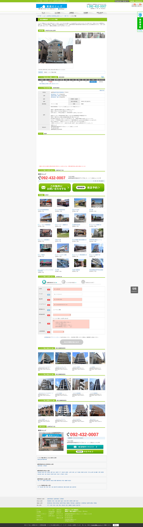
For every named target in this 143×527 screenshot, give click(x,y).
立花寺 (66, 474)
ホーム (38, 509)
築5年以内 (59, 509)
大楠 (56, 501)
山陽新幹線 (77, 503)
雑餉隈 (66, 480)
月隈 (99, 472)
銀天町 (85, 472)
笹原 (54, 505)
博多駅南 (62, 92)
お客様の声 (51, 513)
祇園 (55, 480)
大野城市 (45, 465)
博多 (58, 97)
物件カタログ (40, 519)
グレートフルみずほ (76, 419)
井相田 (82, 472)
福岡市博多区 (57, 92)
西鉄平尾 (56, 487)
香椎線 (95, 503)
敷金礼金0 (59, 511)
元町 (46, 474)
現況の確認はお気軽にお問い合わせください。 (49, 83)
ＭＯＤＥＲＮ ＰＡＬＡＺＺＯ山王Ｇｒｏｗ (46, 393)
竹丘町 (58, 474)
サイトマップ (40, 517)
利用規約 (47, 337)
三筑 (89, 472)
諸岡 (43, 472)
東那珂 (57, 472)
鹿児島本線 (53, 94)
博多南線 (72, 503)
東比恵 (59, 95)
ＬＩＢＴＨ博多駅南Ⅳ (94, 393)
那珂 (46, 472)
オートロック (60, 515)
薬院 (71, 487)
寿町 (73, 472)
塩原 (62, 501)
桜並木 (69, 480)
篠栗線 (68, 503)
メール (56, 309)
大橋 (52, 487)
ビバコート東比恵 (42, 419)
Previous (39, 50)
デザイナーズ (60, 513)
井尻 (53, 501)
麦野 (52, 472)
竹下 (58, 94)
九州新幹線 (83, 503)
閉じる (115, 525)
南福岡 (44, 480)
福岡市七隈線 (90, 503)
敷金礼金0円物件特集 (42, 459)
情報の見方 (102, 90)
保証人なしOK (60, 517)
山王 (76, 472)
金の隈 (91, 472)
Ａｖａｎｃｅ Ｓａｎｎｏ (60, 419)
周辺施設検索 (52, 511)
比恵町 (66, 472)
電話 (60, 309)
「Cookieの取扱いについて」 (96, 525)
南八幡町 (96, 472)
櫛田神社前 (59, 480)
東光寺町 (39, 474)
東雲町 (102, 472)
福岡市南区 (40, 465)
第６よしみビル (92, 419)
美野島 (48, 472)
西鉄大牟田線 (56, 503)
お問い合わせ (52, 515)
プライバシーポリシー (55, 337)
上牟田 (70, 472)
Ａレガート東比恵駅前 (77, 393)
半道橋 (78, 472)
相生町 (48, 474)
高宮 (50, 487)
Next (72, 50)
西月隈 (52, 474)
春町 (43, 474)
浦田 (55, 474)
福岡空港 (48, 480)
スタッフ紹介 (52, 509)
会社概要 (39, 511)
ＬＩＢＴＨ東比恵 (59, 393)
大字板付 (62, 474)
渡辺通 (67, 487)
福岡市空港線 (54, 95)
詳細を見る (93, 81)
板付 (54, 472)
